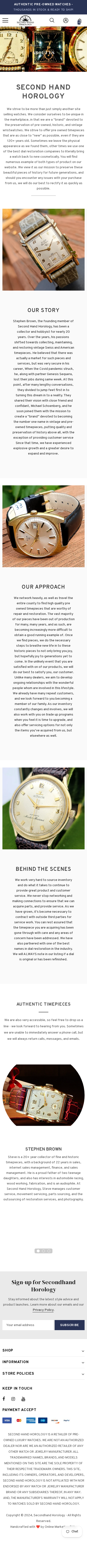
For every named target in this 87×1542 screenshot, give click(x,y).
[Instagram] (15, 1399)
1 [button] (38, 1250)
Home (34, 46)
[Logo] (25, 20)
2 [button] (43, 1250)
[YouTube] (26, 1399)
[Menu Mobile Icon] (5, 20)
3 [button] (48, 1250)
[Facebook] (6, 1399)
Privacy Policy (43, 1310)
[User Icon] (66, 20)
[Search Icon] (52, 20)
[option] (43, 1132)
